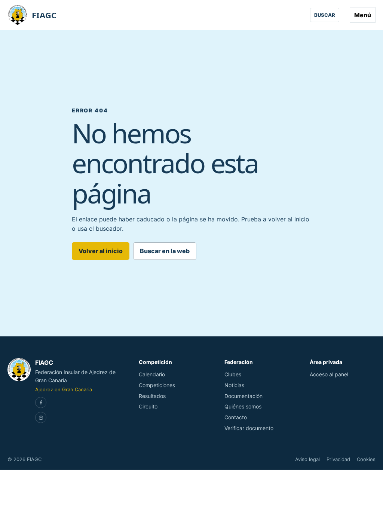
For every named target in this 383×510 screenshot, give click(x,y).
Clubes (232, 374)
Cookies (366, 459)
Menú (362, 15)
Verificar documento (248, 428)
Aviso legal (307, 459)
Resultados (152, 396)
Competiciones (157, 385)
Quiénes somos (242, 406)
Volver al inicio (101, 251)
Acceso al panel (329, 374)
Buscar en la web (165, 251)
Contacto (235, 417)
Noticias (234, 385)
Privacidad (338, 459)
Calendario (152, 374)
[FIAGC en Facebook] (40, 402)
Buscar (324, 15)
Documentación (243, 396)
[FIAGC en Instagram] (40, 417)
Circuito (148, 406)
